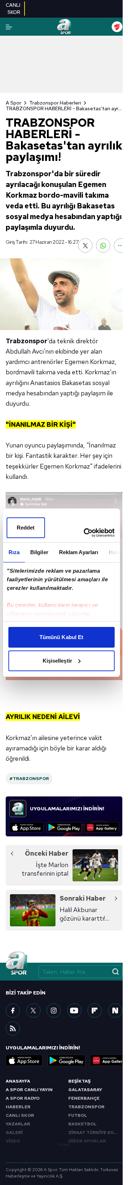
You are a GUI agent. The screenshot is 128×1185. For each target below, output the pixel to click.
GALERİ (14, 1132)
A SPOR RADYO (22, 1098)
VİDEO (13, 1141)
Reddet (26, 528)
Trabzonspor (26, 341)
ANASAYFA (18, 1081)
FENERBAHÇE (84, 1098)
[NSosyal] (115, 1010)
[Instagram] (54, 1010)
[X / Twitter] (33, 1010)
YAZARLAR (18, 1124)
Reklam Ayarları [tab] (78, 552)
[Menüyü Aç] (9, 27)
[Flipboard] (94, 1010)
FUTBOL (77, 1115)
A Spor (13, 103)
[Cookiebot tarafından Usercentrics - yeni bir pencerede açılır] (85, 532)
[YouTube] (74, 1010)
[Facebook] (13, 1010)
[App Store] (26, 827)
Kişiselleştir (57, 661)
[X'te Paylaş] (85, 245)
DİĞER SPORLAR (87, 1141)
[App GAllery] (102, 827)
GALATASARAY (85, 1090)
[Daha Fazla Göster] (121, 245)
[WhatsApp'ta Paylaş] (103, 245)
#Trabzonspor (29, 778)
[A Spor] (64, 27)
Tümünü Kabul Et (61, 637)
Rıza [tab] (13, 552)
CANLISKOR (13, 8)
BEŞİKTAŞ (79, 1081)
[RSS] (13, 1028)
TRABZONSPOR (86, 1107)
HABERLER (18, 1107)
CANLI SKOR (20, 1115)
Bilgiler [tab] (39, 552)
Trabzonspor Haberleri (55, 103)
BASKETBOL (82, 1124)
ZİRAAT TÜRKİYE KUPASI (95, 1132)
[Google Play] (64, 827)
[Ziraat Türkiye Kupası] (117, 26)
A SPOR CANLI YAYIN (29, 1090)
